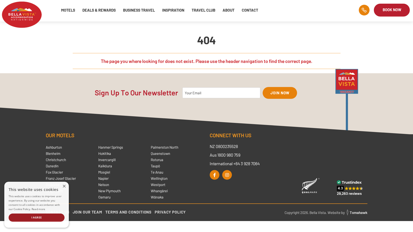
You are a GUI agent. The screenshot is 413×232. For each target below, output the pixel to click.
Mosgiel (104, 172)
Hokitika (104, 153)
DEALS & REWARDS (99, 10)
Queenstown (160, 153)
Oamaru (104, 197)
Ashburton (54, 147)
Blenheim (53, 153)
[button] (350, 187)
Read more (38, 209)
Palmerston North (164, 147)
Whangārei (159, 191)
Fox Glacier (54, 172)
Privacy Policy (170, 212)
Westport (158, 184)
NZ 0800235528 (224, 146)
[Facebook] (214, 175)
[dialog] (36, 205)
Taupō (155, 166)
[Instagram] (227, 175)
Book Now (392, 9)
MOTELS (68, 10)
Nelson (103, 184)
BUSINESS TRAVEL (139, 10)
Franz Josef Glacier (61, 178)
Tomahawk (358, 212)
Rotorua (157, 159)
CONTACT (250, 10)
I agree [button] (36, 217)
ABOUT (228, 10)
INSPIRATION (173, 10)
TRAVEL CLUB (203, 10)
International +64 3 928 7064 (235, 163)
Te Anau (157, 172)
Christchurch (56, 159)
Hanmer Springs (110, 147)
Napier (103, 178)
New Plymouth (109, 191)
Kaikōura (105, 166)
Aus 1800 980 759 (225, 154)
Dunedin (52, 166)
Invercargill (107, 159)
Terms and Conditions (128, 212)
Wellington (159, 178)
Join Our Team (87, 212)
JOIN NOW (279, 92)
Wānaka (157, 197)
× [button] (64, 186)
